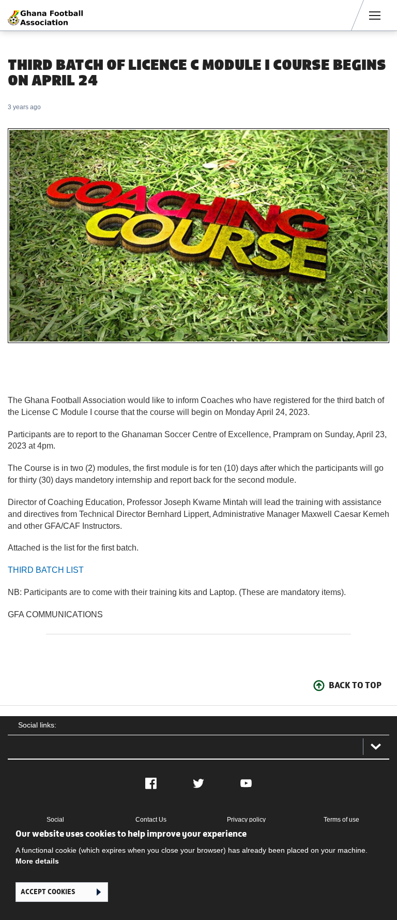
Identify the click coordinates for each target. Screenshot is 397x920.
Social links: (37, 725)
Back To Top (355, 685)
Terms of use (341, 819)
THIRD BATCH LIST (46, 570)
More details (37, 861)
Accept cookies (48, 891)
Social (55, 819)
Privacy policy (246, 819)
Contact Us (150, 819)
